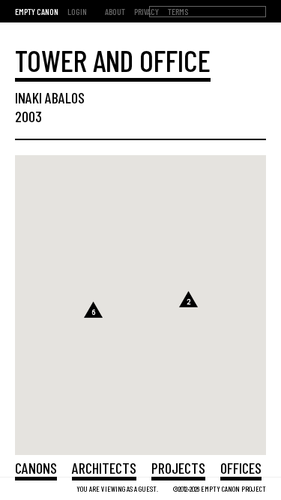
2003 (28, 116)
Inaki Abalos (50, 97)
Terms (178, 11)
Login (77, 11)
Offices (241, 468)
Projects (178, 468)
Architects (104, 468)
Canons (36, 468)
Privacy (146, 11)
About (115, 11)
